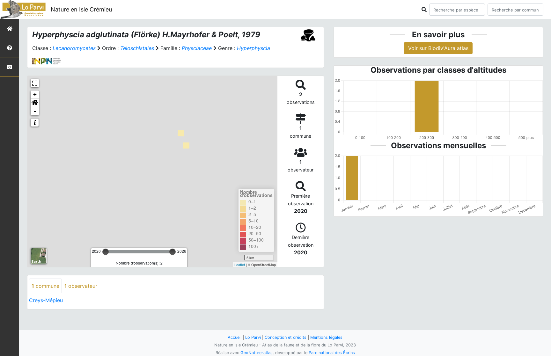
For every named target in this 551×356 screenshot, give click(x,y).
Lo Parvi (253, 337)
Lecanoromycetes (74, 48)
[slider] (105, 252)
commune (45, 286)
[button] (35, 103)
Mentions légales (326, 337)
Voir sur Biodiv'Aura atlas (438, 48)
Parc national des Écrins (332, 352)
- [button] (35, 111)
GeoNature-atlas (256, 352)
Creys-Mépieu (46, 300)
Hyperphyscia (253, 48)
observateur (80, 286)
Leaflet (239, 264)
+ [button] (35, 94)
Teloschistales (137, 48)
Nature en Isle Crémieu (81, 9)
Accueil (234, 337)
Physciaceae (197, 48)
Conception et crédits (285, 337)
